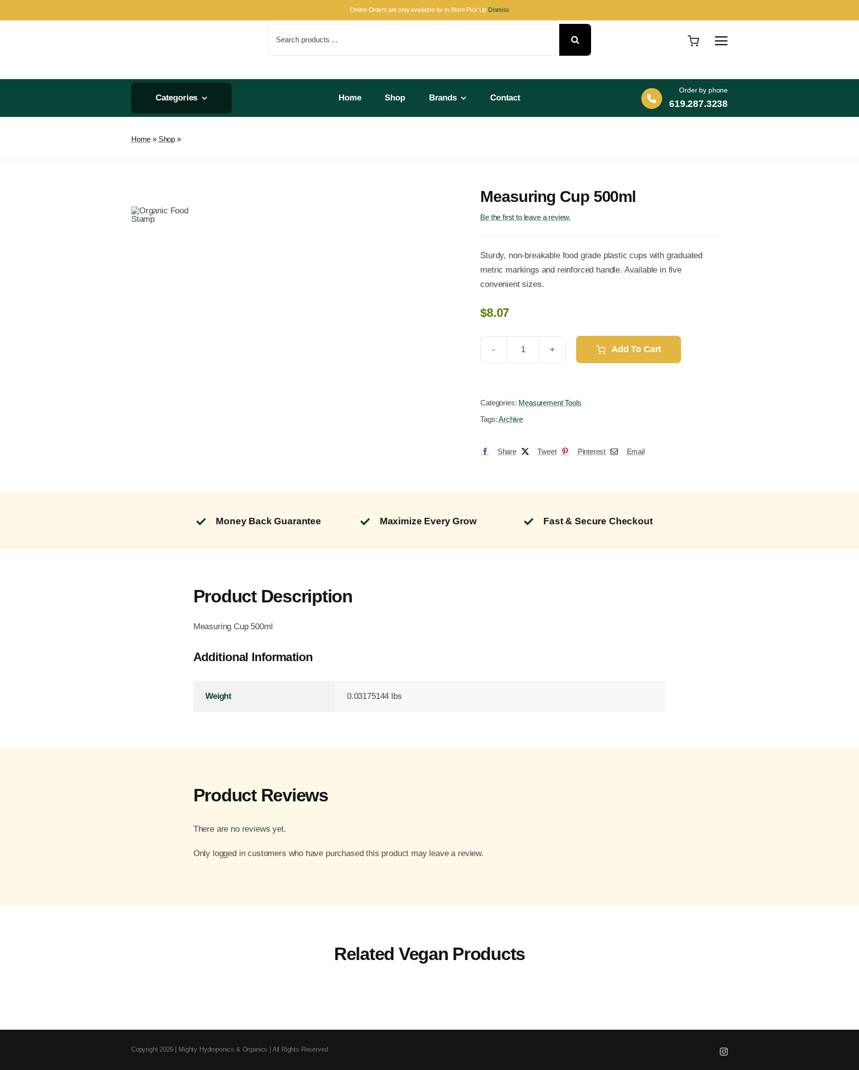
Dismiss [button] (498, 9)
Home (141, 139)
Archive (511, 419)
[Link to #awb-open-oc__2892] (721, 40)
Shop (167, 139)
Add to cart (636, 349)
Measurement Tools (549, 402)
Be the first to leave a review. (525, 217)
